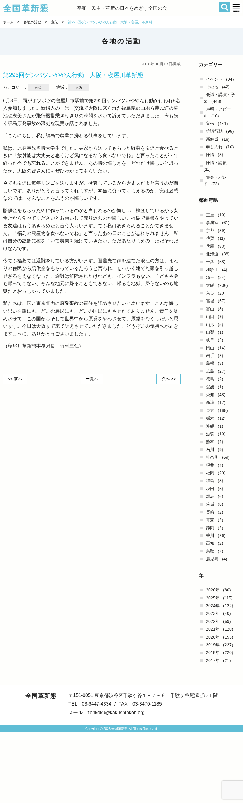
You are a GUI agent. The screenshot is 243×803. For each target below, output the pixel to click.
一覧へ (92, 378)
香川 (210, 535)
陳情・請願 (216, 162)
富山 (210, 308)
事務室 (212, 222)
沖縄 (210, 426)
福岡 (210, 473)
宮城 (210, 300)
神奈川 (212, 457)
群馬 (210, 496)
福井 (210, 465)
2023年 (213, 613)
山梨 (210, 332)
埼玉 (210, 277)
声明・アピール (217, 112)
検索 (224, 7)
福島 (210, 480)
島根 (210, 363)
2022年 (213, 621)
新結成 (212, 139)
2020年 (213, 637)
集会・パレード (217, 180)
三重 (210, 214)
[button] (236, 8)
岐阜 (210, 339)
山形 (210, 324)
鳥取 (210, 551)
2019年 (213, 644)
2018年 (213, 652)
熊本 (210, 441)
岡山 (210, 347)
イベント (214, 79)
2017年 (213, 660)
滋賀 (210, 433)
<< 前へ (15, 378)
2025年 (213, 598)
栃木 (210, 418)
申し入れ (214, 147)
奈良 (210, 293)
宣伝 (210, 123)
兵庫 (210, 246)
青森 (210, 519)
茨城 (210, 504)
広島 (210, 371)
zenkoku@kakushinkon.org (116, 712)
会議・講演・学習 (219, 97)
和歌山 (212, 269)
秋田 (210, 488)
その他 (212, 86)
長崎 (210, 512)
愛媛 (210, 387)
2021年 (213, 629)
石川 (210, 449)
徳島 (210, 379)
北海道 (212, 254)
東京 (210, 410)
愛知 (210, 394)
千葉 (210, 261)
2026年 (213, 590)
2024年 (213, 605)
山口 (210, 316)
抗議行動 (214, 131)
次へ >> (169, 378)
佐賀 (210, 238)
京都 (210, 230)
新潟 (210, 402)
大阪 (210, 285)
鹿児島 (212, 558)
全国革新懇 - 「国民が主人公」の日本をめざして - (40, 8)
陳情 (210, 154)
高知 (210, 543)
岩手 (210, 355)
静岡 (210, 527)
